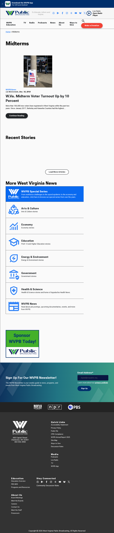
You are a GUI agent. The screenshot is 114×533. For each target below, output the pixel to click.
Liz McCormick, (12, 92)
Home (8, 32)
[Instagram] (67, 13)
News (52, 23)
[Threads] (71, 13)
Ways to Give (73, 24)
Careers (14, 504)
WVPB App (55, 466)
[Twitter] (85, 13)
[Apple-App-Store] (53, 13)
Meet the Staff (16, 510)
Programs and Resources (20, 487)
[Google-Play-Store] (58, 13)
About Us (61, 24)
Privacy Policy (56, 428)
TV (24, 23)
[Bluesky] (80, 13)
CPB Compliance (57, 434)
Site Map (54, 440)
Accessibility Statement (59, 425)
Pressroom (15, 513)
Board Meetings (17, 498)
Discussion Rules (57, 447)
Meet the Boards (17, 501)
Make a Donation (92, 25)
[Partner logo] (38, 407)
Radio (32, 23)
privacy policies (101, 383)
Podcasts (42, 23)
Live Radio (54, 460)
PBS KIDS (14, 484)
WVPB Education (11, 24)
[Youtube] (76, 13)
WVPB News (11, 90)
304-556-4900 (20, 442)
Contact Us (15, 507)
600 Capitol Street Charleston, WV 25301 (20, 439)
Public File (54, 431)
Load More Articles (57, 172)
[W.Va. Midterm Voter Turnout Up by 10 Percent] (38, 71)
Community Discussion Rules (48, 485)
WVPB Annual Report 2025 (60, 437)
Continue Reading (16, 116)
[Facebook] (62, 13)
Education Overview (18, 481)
